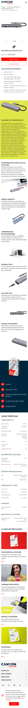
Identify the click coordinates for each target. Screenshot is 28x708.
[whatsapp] (20, 685)
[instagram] (3, 685)
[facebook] (14, 685)
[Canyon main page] (6, 2)
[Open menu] (26, 2)
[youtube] (9, 685)
